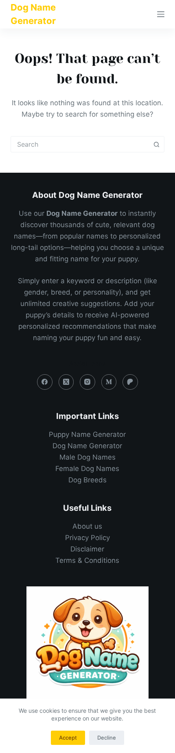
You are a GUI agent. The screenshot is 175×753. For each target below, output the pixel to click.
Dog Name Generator (87, 446)
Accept (68, 737)
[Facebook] (44, 382)
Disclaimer (87, 549)
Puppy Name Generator (87, 434)
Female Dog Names (87, 468)
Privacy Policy (87, 538)
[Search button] (156, 144)
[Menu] (160, 14)
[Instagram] (87, 382)
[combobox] (80, 144)
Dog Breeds (87, 480)
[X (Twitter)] (66, 382)
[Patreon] (130, 382)
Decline (106, 737)
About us (87, 526)
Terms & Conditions (87, 560)
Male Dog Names (87, 457)
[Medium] (109, 382)
